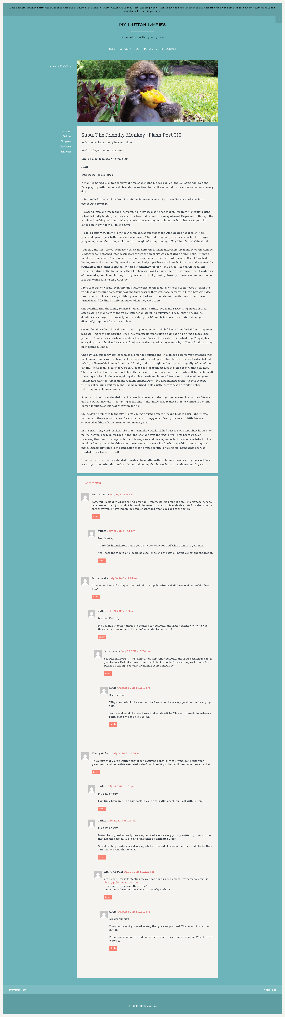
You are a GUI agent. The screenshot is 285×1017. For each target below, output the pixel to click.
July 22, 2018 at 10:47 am (122, 820)
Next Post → (271, 989)
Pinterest (66, 151)
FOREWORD (125, 48)
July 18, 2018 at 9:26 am (126, 753)
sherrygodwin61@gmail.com (122, 882)
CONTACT (171, 48)
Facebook (65, 146)
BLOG (137, 48)
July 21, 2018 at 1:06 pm (121, 611)
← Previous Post (16, 989)
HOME (112, 48)
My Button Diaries (142, 24)
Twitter (67, 136)
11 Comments (91, 483)
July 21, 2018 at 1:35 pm (121, 530)
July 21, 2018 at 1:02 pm (121, 786)
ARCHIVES (148, 48)
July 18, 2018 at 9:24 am (123, 578)
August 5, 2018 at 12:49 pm (134, 687)
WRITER (159, 48)
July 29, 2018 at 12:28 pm (139, 871)
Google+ (66, 141)
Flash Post (65, 66)
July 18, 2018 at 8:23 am (124, 494)
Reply (95, 516)
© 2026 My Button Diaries (142, 1006)
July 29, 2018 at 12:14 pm (136, 651)
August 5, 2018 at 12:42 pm (134, 911)
